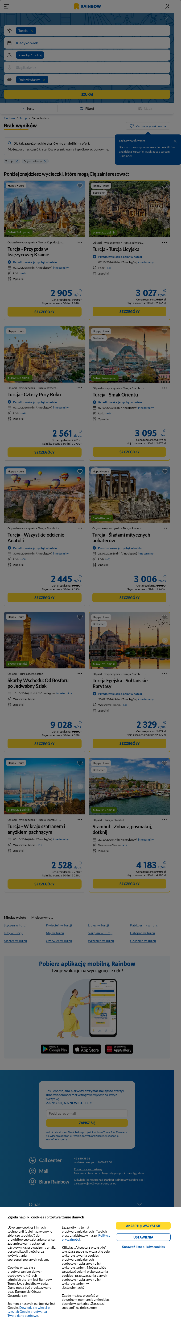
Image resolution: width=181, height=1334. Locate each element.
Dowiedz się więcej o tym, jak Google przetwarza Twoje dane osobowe (29, 1311)
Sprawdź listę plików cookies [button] (143, 1247)
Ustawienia (151, 1238)
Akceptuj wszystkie (145, 1227)
